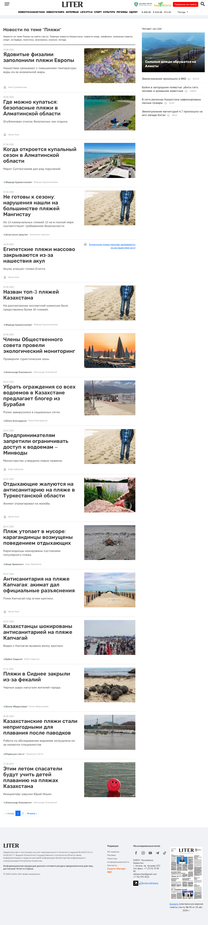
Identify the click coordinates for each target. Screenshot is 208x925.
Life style (86, 12)
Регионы (122, 12)
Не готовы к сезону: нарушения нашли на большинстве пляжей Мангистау (31, 205)
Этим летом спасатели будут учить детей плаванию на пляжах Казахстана (32, 777)
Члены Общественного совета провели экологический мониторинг (39, 345)
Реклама (111, 855)
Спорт (98, 12)
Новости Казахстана (31, 12)
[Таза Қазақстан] (163, 4)
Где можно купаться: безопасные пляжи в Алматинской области (31, 107)
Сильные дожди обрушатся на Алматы (170, 64)
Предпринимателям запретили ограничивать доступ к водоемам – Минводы (35, 444)
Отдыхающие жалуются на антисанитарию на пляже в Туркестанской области (39, 490)
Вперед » (32, 813)
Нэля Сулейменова (17, 87)
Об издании (113, 852)
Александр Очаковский (45, 372)
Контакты (112, 865)
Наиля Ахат (13, 135)
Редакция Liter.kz (34, 754)
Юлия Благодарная (37, 421)
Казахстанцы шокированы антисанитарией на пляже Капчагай (37, 632)
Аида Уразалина (33, 564)
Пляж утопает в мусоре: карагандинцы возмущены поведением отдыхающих (38, 537)
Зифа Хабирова (15, 469)
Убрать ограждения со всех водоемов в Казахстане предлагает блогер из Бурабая (39, 395)
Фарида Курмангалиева (46, 182)
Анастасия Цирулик (40, 234)
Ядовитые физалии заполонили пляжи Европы (38, 57)
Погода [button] (182, 12)
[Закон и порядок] (144, 4)
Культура (109, 12)
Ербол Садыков (31, 659)
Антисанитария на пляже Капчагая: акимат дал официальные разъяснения (39, 584)
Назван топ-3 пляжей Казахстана (31, 295)
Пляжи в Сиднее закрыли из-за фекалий (36, 676)
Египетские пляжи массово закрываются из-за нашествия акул (39, 255)
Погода (148, 58)
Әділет (133, 12)
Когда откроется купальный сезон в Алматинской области (39, 155)
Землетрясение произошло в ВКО (164, 78)
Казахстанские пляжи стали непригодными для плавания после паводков (40, 727)
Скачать (173, 904)
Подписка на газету (186, 4)
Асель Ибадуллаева (38, 706)
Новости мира (55, 12)
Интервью (72, 12)
